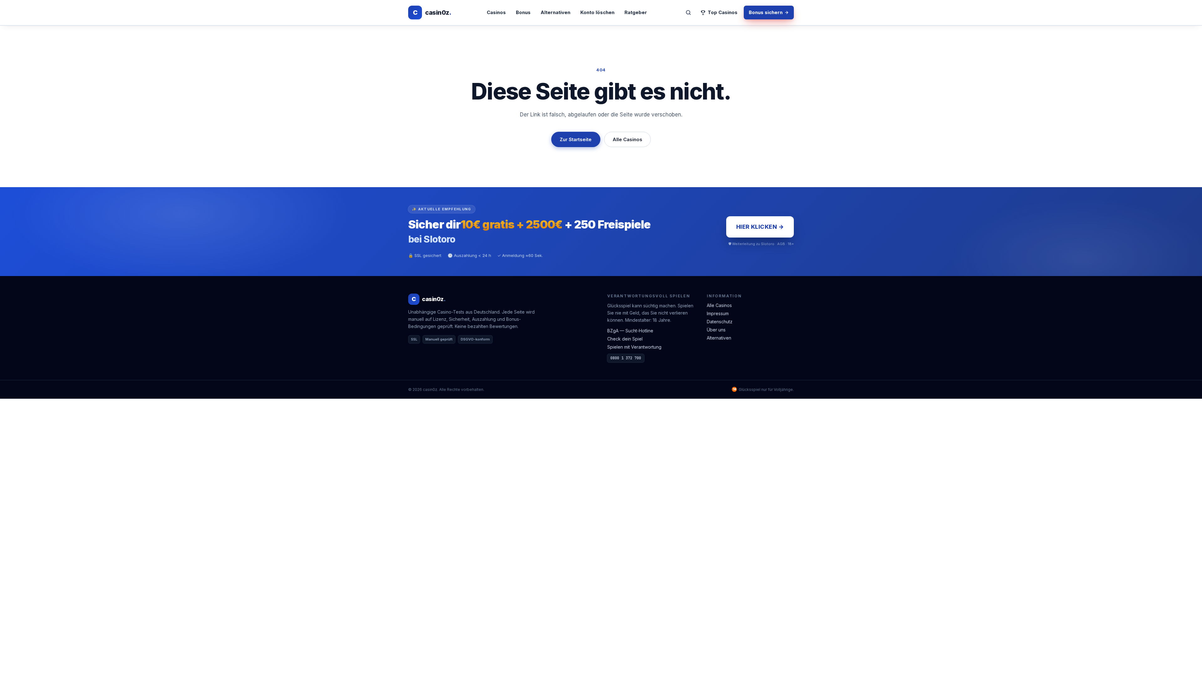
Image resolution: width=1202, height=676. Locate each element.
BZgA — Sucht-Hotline (630, 330)
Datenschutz (719, 321)
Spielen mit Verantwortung (634, 347)
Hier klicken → (760, 226)
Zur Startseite (576, 139)
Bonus (523, 12)
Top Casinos (722, 12)
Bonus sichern (766, 12)
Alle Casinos (627, 139)
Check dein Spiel (625, 338)
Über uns (716, 329)
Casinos (496, 12)
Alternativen (555, 12)
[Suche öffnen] (688, 12)
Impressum (718, 313)
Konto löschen (597, 12)
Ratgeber (635, 12)
